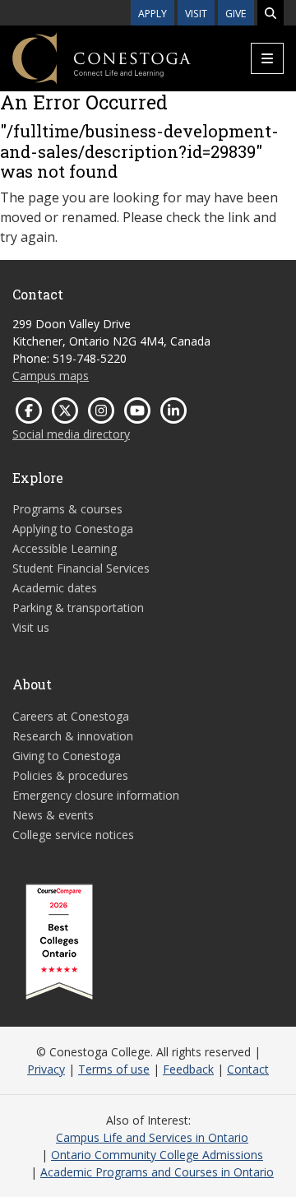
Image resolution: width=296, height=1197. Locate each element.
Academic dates (54, 588)
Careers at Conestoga (70, 716)
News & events (53, 815)
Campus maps (50, 375)
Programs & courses (67, 509)
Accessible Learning (64, 548)
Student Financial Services (81, 568)
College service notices (73, 834)
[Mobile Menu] (267, 58)
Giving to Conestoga (66, 755)
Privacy (46, 1069)
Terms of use (114, 1069)
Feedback (188, 1069)
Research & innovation (72, 736)
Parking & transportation (78, 607)
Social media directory (71, 434)
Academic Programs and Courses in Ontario (157, 1172)
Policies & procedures (70, 775)
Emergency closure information (95, 795)
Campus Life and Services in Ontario (152, 1137)
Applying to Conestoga (72, 528)
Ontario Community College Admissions (157, 1154)
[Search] (270, 13)
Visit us (30, 627)
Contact (248, 1069)
